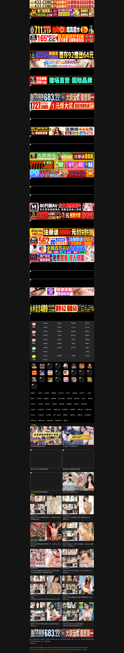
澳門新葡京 (41, 409)
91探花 (59, 335)
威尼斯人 (33, 393)
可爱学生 (73, 339)
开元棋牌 (46, 393)
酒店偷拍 (90, 398)
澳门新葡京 (84, 404)
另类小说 (45, 359)
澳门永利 (61, 393)
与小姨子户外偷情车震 (70, 446)
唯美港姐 (73, 331)
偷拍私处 (54, 404)
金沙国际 (48, 415)
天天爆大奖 (41, 415)
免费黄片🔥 (58, 420)
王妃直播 (40, 404)
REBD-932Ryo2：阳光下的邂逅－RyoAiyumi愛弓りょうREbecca (78, 545)
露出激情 (59, 347)
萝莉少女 (87, 323)
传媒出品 (45, 351)
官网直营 (53, 393)
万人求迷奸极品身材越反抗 (39, 492)
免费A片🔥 (41, 420)
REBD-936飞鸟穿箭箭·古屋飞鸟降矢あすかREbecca (76, 518)
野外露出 (87, 335)
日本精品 (59, 327)
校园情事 (59, 355)
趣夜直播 (61, 404)
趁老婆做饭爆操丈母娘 (38, 446)
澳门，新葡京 (57, 415)
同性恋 (87, 351)
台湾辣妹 (45, 331)
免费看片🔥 (56, 409)
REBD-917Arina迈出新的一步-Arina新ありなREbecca (77, 571)
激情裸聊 (72, 409)
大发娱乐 (33, 409)
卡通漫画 (45, 347)
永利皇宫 (48, 409)
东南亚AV (87, 331)
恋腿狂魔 (87, 339)
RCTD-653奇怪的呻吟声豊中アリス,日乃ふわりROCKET (46, 545)
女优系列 (59, 339)
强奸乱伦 (59, 323)
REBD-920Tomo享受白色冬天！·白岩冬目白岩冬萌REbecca (45, 518)
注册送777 (82, 393)
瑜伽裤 (73, 343)
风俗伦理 (87, 355)
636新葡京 (65, 409)
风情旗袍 (45, 343)
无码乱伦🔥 (88, 409)
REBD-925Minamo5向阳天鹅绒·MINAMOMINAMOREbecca (73, 625)
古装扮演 (45, 339)
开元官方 (33, 415)
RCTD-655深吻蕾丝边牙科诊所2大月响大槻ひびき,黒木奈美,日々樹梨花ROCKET (45, 571)
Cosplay (73, 327)
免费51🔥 (80, 409)
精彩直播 (76, 398)
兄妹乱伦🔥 (50, 420)
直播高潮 (69, 398)
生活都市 (45, 355)
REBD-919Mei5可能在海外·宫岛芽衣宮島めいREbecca (45, 625)
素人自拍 (87, 327)
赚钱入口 (66, 420)
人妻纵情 (73, 355)
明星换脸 (59, 343)
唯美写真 (73, 347)
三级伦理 (45, 327)
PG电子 (68, 393)
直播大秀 (80, 415)
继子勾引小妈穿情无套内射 (39, 469)
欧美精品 (73, 323)
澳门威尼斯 (88, 415)
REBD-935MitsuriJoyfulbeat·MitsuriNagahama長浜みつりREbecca (46, 599)
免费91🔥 (33, 420)
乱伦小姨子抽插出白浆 (70, 492)
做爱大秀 (72, 415)
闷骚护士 (87, 343)
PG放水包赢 (61, 398)
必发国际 (76, 404)
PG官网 (40, 393)
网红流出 (73, 335)
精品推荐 (45, 323)
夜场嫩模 (69, 404)
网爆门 (87, 347)
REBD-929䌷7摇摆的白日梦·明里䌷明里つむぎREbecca (78, 598)
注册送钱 (74, 393)
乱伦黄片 (47, 404)
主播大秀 (33, 404)
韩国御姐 (59, 331)
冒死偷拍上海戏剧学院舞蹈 (71, 469)
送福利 (89, 393)
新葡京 (32, 398)
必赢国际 (46, 398)
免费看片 (65, 415)
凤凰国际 (53, 398)
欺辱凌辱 (45, 335)
